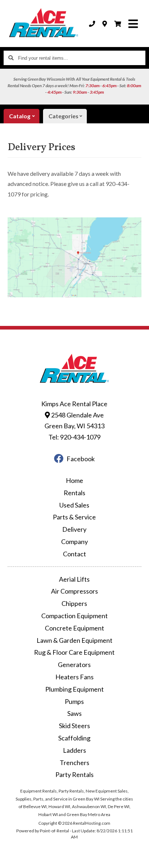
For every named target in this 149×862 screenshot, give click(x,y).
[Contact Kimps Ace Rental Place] (104, 24)
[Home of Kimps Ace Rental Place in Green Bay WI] (44, 23)
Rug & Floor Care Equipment (74, 652)
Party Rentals (74, 774)
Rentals (74, 493)
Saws (74, 713)
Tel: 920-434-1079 (74, 437)
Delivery (74, 529)
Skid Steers (74, 726)
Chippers (74, 603)
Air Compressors (74, 591)
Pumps (74, 701)
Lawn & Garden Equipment (74, 640)
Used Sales (74, 505)
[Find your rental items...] (11, 58)
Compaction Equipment (74, 616)
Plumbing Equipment (74, 689)
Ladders (74, 750)
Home (74, 480)
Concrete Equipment (74, 628)
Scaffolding (74, 738)
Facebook (81, 459)
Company (74, 541)
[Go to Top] (138, 851)
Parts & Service (74, 517)
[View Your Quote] (117, 24)
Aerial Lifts (74, 579)
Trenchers (74, 763)
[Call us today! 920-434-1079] (92, 24)
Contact (74, 554)
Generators (74, 664)
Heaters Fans (74, 677)
